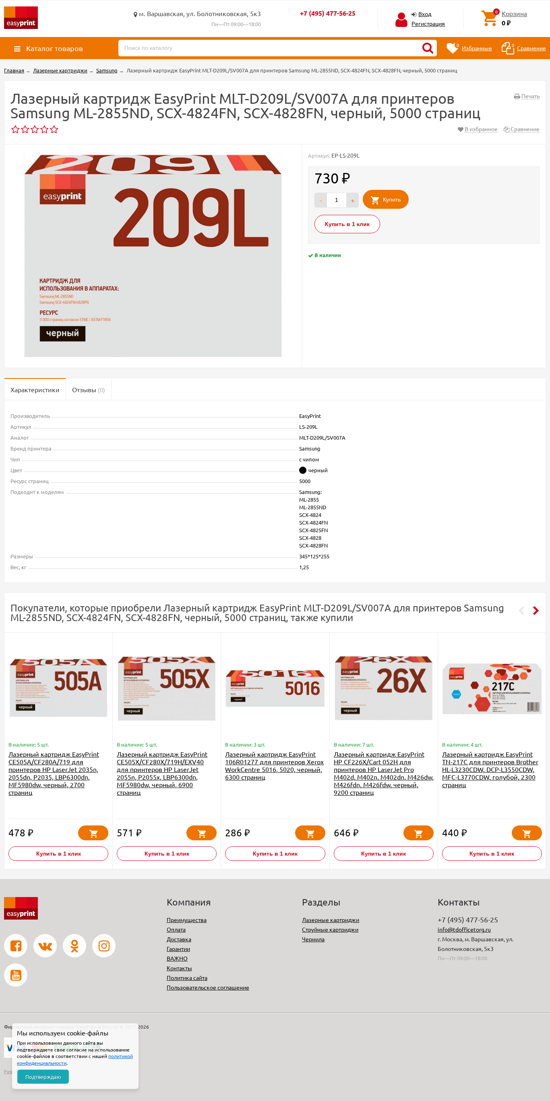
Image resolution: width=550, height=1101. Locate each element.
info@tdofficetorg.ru (464, 929)
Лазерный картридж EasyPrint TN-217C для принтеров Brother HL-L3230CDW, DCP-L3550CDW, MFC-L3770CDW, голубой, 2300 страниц (490, 769)
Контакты (179, 967)
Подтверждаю (43, 1076)
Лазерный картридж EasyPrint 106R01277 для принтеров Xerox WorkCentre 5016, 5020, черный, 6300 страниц (274, 765)
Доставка (179, 939)
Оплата (176, 929)
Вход (424, 13)
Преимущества (187, 919)
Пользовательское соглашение (208, 987)
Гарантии (178, 948)
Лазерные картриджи (330, 919)
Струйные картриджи (330, 929)
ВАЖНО (177, 958)
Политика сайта (187, 977)
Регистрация (428, 23)
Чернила (313, 939)
